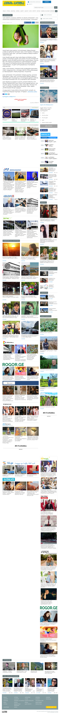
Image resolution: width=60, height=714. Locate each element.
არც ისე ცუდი (45, 117)
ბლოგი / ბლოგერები (47, 14)
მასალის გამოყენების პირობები (53, 712)
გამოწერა (47, 1)
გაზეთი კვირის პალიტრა (47, 18)
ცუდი (43, 120)
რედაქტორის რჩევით (47, 22)
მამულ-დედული (46, 316)
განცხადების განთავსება (35, 1)
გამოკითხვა (44, 87)
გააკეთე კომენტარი (34, 102)
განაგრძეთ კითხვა (32, 91)
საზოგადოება (7, 15)
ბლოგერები (7, 660)
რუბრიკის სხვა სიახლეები (11, 241)
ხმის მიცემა (48, 126)
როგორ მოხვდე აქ (35, 107)
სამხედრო (44, 293)
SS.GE (4, 107)
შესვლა (30, 4)
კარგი (43, 112)
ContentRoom (33, 125)
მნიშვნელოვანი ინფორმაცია (45, 268)
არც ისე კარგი (45, 115)
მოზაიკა (43, 202)
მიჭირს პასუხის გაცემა (47, 122)
